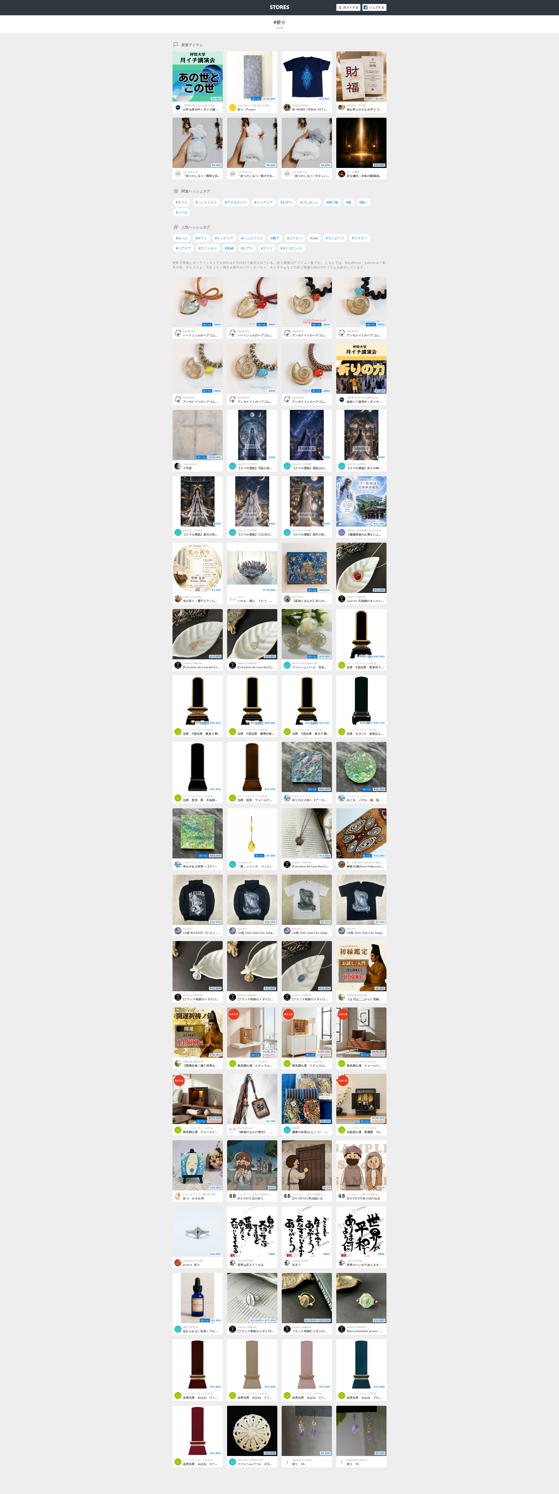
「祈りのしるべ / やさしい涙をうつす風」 (319, 176)
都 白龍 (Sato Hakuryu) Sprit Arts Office (371, 862)
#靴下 (275, 238)
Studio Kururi (246, 1127)
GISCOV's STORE (193, 1260)
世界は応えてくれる (251, 1264)
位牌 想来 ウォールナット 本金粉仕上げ (267, 800)
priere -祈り (191, 1264)
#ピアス (247, 248)
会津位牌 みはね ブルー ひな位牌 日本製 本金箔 (383, 1397)
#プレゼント (309, 202)
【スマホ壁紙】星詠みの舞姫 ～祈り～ (317, 468)
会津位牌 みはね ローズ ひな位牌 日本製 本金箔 (219, 1464)
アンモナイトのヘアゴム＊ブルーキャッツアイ (268, 401)
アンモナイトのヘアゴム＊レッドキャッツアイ (323, 401)
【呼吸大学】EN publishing (198, 105)
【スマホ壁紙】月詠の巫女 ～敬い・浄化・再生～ (270, 468)
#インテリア (263, 202)
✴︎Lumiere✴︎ (245, 862)
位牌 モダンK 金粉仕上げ (365, 733)
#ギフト (182, 202)
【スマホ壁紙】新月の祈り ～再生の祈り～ (211, 534)
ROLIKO (187, 928)
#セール (182, 238)
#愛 (348, 202)
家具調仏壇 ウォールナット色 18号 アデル (214, 1132)
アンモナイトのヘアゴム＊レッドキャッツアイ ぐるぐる (329, 335)
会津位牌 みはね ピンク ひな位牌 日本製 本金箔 (328, 1397)
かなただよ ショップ (303, 795)
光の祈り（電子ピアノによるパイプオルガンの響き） (218, 601)
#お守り (286, 202)
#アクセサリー (236, 202)
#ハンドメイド (206, 202)
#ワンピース (335, 238)
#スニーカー (208, 248)
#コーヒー (294, 238)
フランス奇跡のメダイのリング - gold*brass (322, 1331)
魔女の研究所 (190, 1327)
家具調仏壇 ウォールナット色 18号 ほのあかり (379, 1065)
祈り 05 (353, 1464)
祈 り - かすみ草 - (194, 1198)
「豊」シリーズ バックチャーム (259, 866)
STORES (272, 6)
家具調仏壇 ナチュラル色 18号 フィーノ (321, 1065)
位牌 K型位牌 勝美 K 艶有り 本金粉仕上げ (213, 733)
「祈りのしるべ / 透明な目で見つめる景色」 (212, 176)
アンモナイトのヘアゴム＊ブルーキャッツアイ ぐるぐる (384, 335)
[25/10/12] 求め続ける (307, 1198)
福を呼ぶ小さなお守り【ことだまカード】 (374, 109)
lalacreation (190, 464)
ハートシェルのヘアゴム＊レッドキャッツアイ (268, 335)
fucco (241, 596)
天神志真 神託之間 (357, 995)
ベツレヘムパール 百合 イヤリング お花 (321, 667)
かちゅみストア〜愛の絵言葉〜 (200, 1194)
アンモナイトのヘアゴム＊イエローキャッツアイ (215, 401)
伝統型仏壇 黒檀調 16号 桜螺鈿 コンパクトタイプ (384, 1132)
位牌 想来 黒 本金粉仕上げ (203, 800)
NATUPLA (297, 596)
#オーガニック (291, 248)
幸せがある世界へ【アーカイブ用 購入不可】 (212, 866)
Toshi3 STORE (246, 1260)
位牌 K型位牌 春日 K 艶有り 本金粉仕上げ (322, 733)
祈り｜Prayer (247, 109)
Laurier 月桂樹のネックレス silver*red (373, 601)
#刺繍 (229, 248)
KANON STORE (356, 105)
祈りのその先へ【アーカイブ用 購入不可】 (320, 800)
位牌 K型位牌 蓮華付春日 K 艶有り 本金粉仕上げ (272, 733)
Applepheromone (302, 1459)
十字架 (187, 468)
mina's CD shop (192, 596)
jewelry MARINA (356, 596)
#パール (182, 212)
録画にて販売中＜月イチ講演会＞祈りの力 (374, 401)
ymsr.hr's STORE (247, 464)
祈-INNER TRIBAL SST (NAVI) (312, 109)
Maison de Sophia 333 (305, 663)
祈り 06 (298, 1464)
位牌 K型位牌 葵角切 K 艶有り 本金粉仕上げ (379, 667)
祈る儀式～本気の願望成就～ (366, 176)
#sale (314, 238)
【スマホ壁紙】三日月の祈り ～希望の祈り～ (267, 534)
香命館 (296, 1127)
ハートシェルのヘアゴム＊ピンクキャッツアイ (213, 335)
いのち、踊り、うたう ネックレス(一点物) (266, 601)
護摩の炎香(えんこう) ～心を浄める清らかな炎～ (325, 1132)
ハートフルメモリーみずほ (361, 663)
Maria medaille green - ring (366, 1331)
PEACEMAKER (300, 105)
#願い (363, 202)
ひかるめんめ (190, 171)
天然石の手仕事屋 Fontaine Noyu (365, 530)
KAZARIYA (189, 331)
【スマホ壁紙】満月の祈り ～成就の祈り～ (320, 534)
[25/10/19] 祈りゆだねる (363, 1198)
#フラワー (359, 238)
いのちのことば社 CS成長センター (257, 1194)
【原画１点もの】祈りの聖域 (311, 601)
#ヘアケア (183, 248)
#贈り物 (332, 202)
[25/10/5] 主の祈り (250, 1198)
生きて (296, 1264)
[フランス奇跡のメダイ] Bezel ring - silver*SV (269, 1331)
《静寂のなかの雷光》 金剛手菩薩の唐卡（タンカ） (273, 1132)
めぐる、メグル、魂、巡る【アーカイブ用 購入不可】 (382, 800)
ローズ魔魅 (353, 171)
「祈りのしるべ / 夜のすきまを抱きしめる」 (267, 176)
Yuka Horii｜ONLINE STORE (254, 105)
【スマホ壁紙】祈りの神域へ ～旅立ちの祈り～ (378, 468)
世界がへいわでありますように (367, 1264)
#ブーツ (267, 248)
